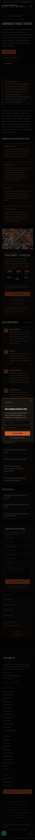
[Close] (31, 401)
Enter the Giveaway (17, 433)
